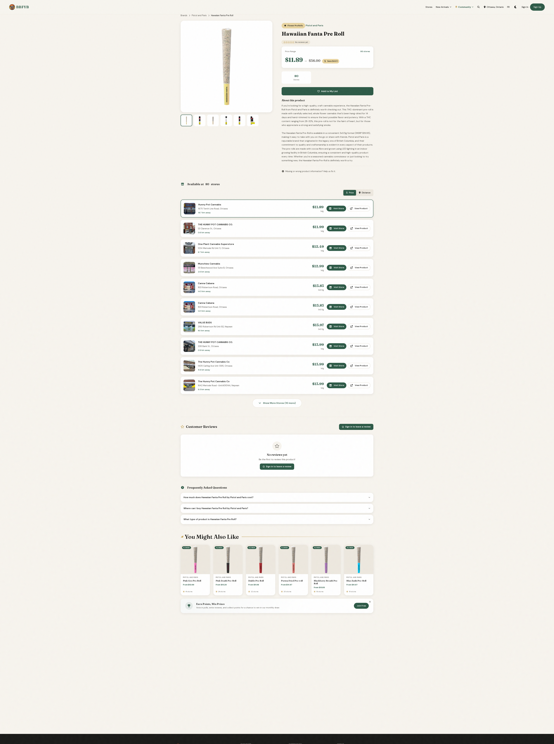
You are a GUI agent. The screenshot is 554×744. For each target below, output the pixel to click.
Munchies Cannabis (209, 263)
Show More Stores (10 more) (279, 403)
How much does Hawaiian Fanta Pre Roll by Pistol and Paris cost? (218, 497)
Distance (366, 192)
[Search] (478, 7)
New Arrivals (442, 7)
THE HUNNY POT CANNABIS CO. (215, 224)
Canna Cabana (206, 283)
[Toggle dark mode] (515, 7)
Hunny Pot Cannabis (209, 204)
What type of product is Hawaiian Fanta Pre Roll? (210, 519)
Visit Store (338, 208)
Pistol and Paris (199, 15)
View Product (361, 208)
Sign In (525, 7)
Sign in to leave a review (358, 426)
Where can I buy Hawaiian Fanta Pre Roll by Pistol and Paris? (216, 508)
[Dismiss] (370, 602)
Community (464, 7)
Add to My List (329, 91)
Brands (184, 15)
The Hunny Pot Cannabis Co (214, 361)
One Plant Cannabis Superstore (216, 244)
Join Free (361, 606)
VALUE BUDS (205, 322)
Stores (428, 7)
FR (508, 7)
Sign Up (537, 7)
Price (351, 192)
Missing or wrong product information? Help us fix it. (310, 171)
